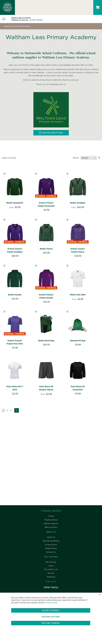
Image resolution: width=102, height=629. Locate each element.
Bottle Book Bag (46, 341)
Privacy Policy (51, 544)
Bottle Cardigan (77, 203)
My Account (51, 562)
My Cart (51, 573)
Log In (51, 566)
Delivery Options (51, 523)
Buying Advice (51, 520)
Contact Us (51, 552)
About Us (51, 537)
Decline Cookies (51, 623)
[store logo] (7, 7)
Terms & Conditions (51, 541)
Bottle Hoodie (14, 295)
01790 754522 (36, 20)
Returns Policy (51, 527)
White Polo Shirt (78, 295)
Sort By (76, 158)
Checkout (51, 577)
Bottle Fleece (46, 249)
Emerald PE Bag (77, 341)
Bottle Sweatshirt (14, 203)
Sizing (51, 516)
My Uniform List (51, 569)
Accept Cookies (50, 610)
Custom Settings (50, 616)
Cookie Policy (51, 548)
